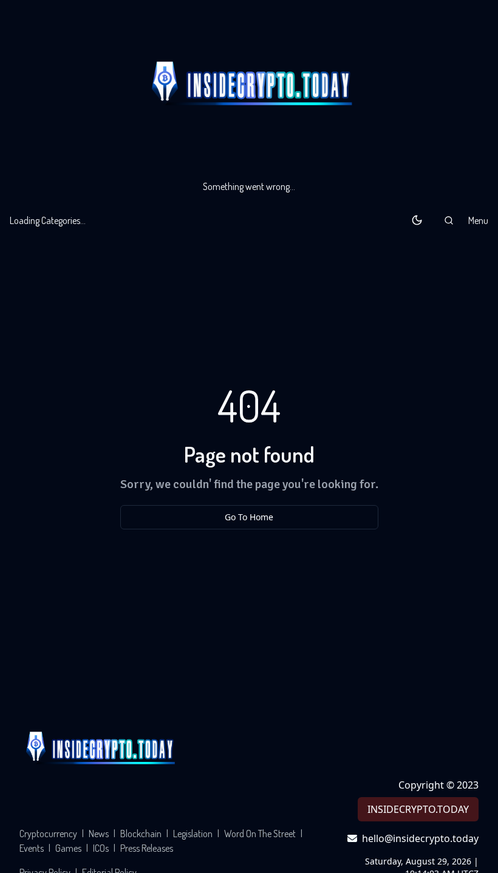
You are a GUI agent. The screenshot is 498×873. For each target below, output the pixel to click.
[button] (448, 220)
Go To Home (249, 517)
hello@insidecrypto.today (420, 838)
